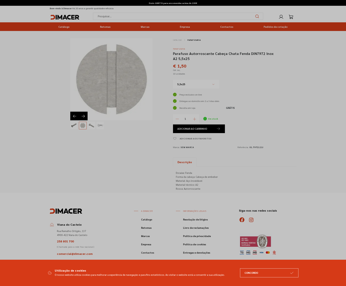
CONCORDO (251, 272)
